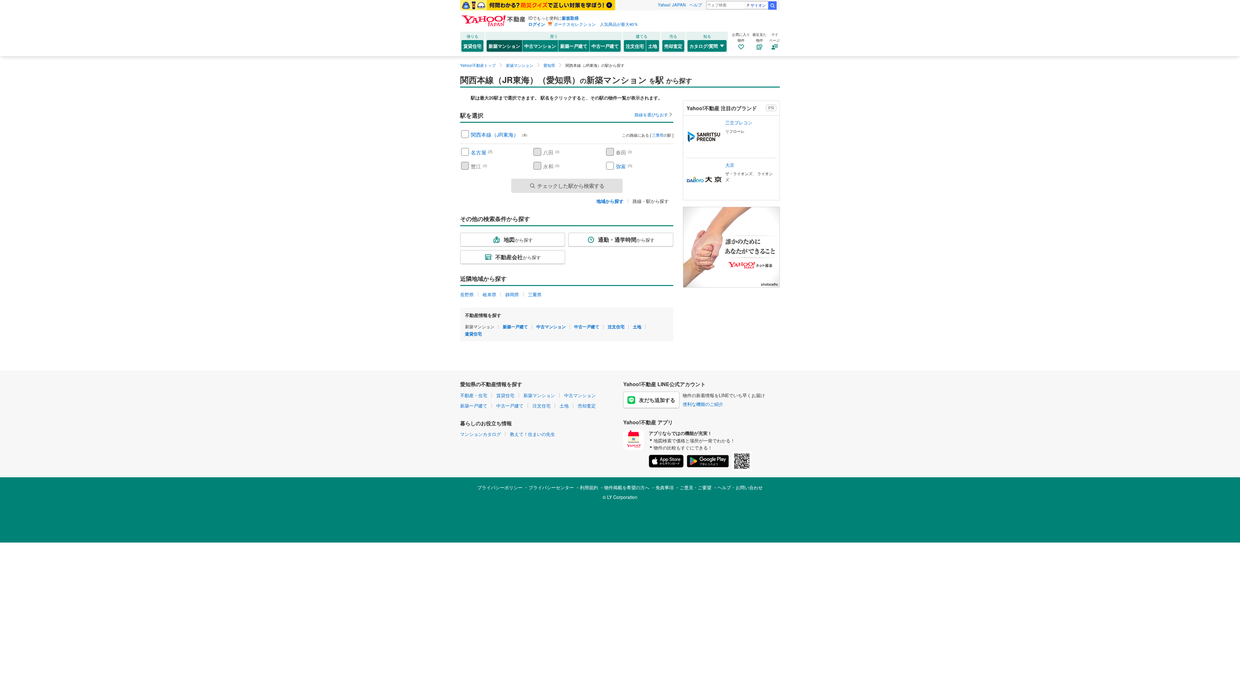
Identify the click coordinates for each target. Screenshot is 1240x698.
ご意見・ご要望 (695, 487)
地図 (518, 239)
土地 (652, 46)
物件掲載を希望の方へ (626, 487)
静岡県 (512, 294)
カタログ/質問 (703, 46)
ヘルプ (695, 5)
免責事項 (665, 487)
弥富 (621, 166)
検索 (772, 5)
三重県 (658, 135)
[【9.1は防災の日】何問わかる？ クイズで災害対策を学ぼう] (537, 5)
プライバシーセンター (551, 487)
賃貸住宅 (472, 46)
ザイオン (758, 5)
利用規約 (589, 487)
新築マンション (504, 46)
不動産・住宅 (473, 395)
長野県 (467, 294)
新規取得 (570, 18)
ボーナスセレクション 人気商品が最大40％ (596, 24)
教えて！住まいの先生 (532, 434)
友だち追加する (657, 400)
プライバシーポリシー (499, 487)
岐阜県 (489, 294)
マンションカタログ (480, 434)
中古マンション (540, 46)
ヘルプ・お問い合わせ (740, 487)
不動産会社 (518, 257)
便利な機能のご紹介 (703, 404)
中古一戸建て (605, 46)
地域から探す (610, 201)
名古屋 (478, 152)
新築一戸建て (573, 46)
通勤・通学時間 (626, 239)
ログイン (536, 24)
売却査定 (673, 46)
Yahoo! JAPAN (672, 5)
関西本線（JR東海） (495, 134)
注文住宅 (635, 46)
